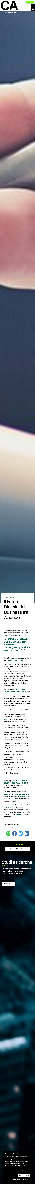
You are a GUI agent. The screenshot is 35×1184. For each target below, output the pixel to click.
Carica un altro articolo (17, 848)
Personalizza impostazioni (21, 1179)
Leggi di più (8, 884)
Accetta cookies (23, 1175)
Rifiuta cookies (24, 1171)
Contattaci (29, 2)
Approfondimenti (9, 13)
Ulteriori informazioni (20, 1165)
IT (19, 2)
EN (22, 2)
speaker (18, 814)
